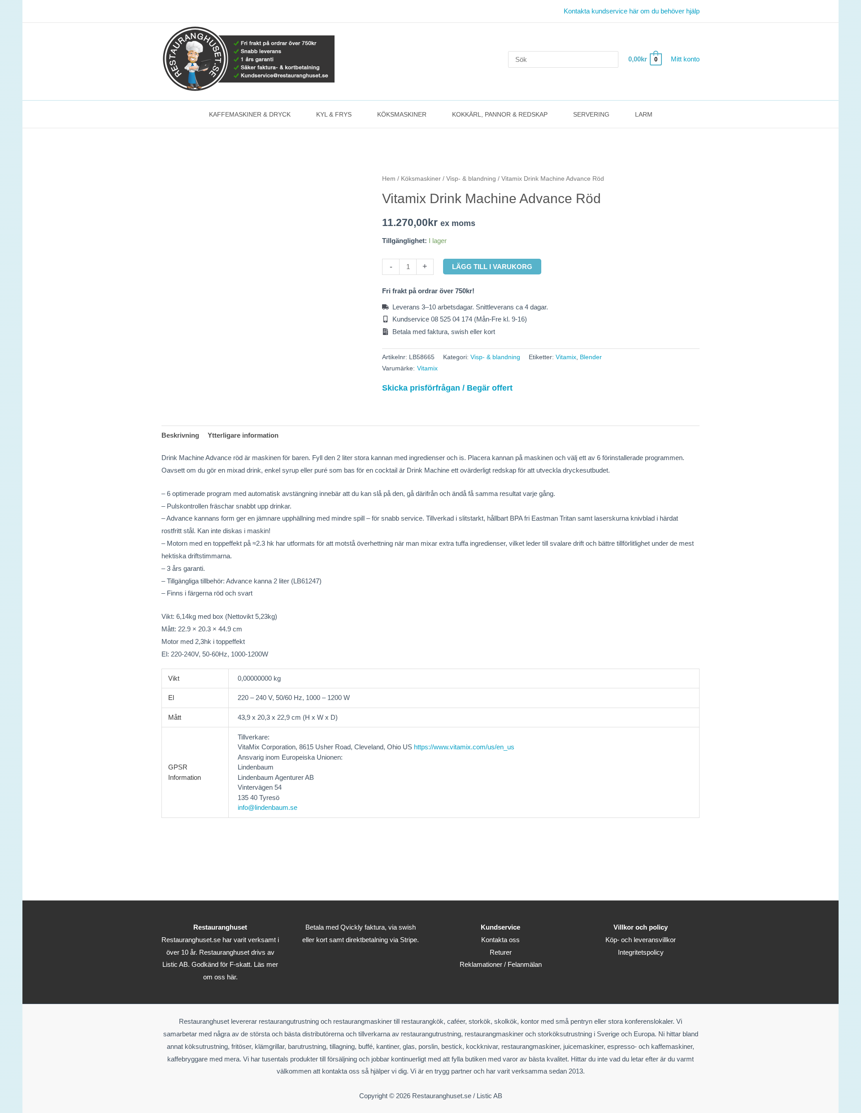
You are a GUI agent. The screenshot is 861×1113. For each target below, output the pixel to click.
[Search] (613, 59)
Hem (389, 178)
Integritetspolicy (641, 952)
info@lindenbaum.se (267, 807)
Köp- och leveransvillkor (640, 939)
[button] (294, 114)
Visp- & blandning (471, 178)
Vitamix (566, 357)
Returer (501, 952)
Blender (591, 357)
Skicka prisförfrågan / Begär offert (447, 387)
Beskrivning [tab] (180, 435)
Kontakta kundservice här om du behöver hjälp (632, 11)
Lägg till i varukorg (492, 266)
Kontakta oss (500, 939)
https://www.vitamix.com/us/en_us (464, 747)
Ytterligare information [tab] (243, 435)
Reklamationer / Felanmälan (501, 964)
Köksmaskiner (421, 178)
